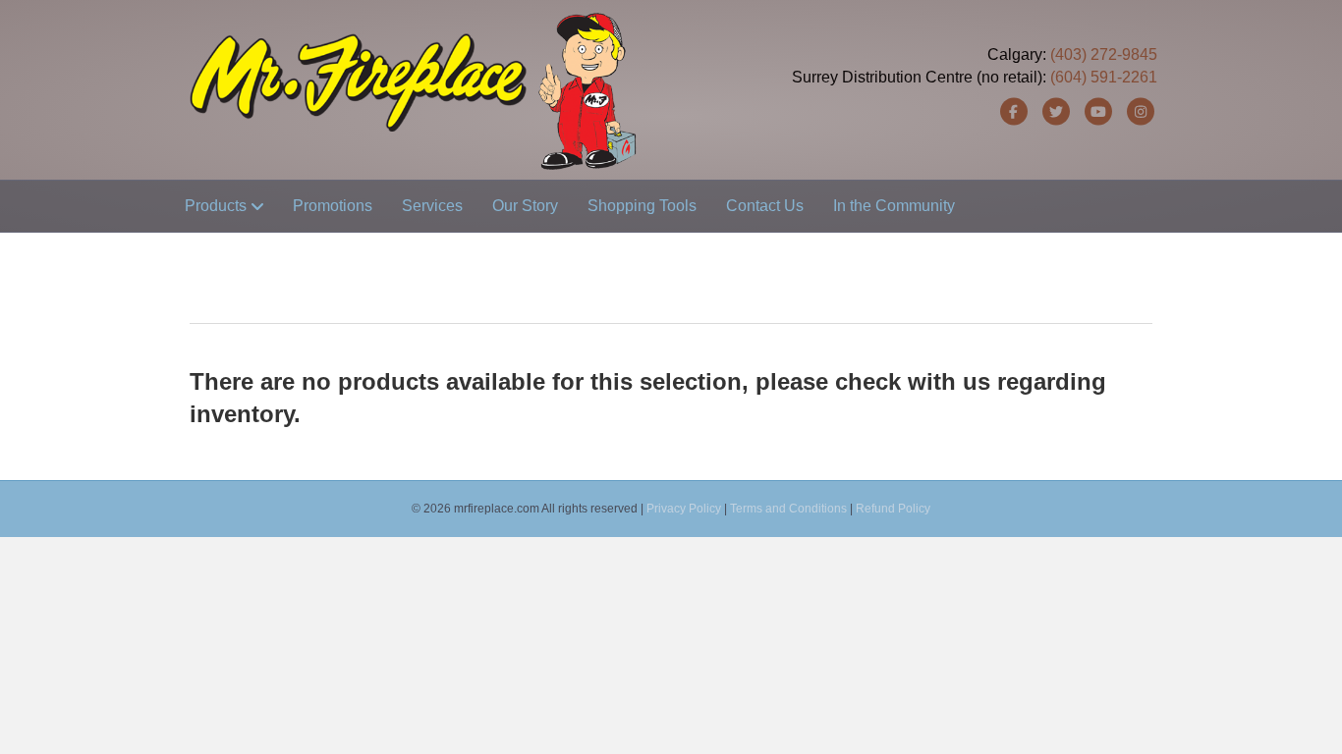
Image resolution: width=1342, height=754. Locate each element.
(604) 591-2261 (1103, 77)
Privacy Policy (683, 508)
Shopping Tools (642, 205)
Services (432, 205)
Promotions (332, 205)
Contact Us (765, 205)
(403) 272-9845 (1103, 54)
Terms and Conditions (788, 508)
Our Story (525, 205)
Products (216, 205)
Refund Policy (893, 508)
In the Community (894, 205)
